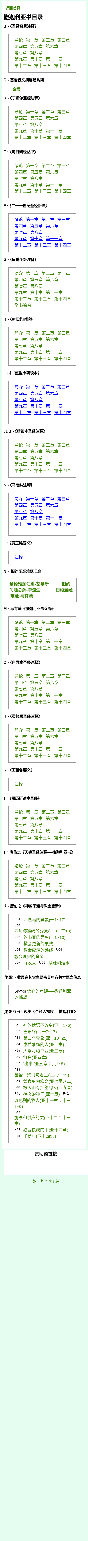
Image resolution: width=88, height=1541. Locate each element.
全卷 (16, 89)
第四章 (20, 226)
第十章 (36, 238)
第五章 (36, 226)
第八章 (36, 232)
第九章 (20, 238)
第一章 (32, 219)
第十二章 (22, 245)
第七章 (20, 232)
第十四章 (62, 245)
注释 (18, 557)
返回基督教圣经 (46, 1181)
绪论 (18, 219)
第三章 (63, 219)
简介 (18, 387)
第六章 (52, 226)
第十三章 (42, 245)
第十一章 (54, 238)
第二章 (48, 219)
